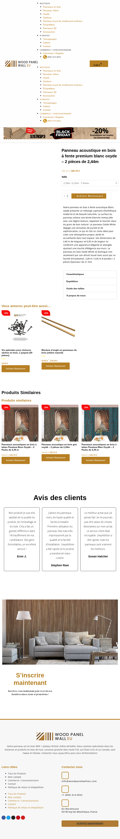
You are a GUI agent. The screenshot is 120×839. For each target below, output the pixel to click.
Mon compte (14, 776)
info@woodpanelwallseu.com (79, 781)
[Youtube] (23, 818)
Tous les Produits (17, 773)
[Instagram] (13, 818)
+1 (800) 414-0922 (53, 57)
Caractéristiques (75, 274)
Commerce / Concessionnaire (55, 50)
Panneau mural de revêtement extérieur (62, 21)
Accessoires (49, 32)
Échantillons (49, 25)
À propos (45, 35)
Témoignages (50, 39)
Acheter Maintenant (15, 369)
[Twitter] (8, 818)
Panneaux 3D (49, 28)
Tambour (47, 18)
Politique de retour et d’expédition (26, 787)
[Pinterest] (18, 818)
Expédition (72, 281)
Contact (47, 46)
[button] (60, 63)
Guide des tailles (75, 288)
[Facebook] (4, 818)
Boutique (45, 3)
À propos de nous (76, 295)
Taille (64, 176)
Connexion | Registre (53, 53)
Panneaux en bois (52, 7)
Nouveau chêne (51, 10)
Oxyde (46, 14)
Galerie (46, 43)
